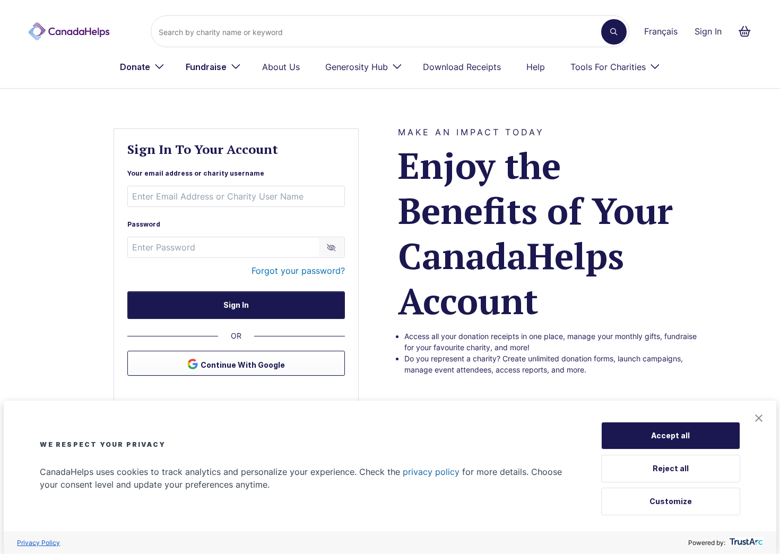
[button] (758, 419)
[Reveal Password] (331, 247)
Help (535, 67)
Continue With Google (243, 364)
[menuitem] (142, 66)
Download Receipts (462, 67)
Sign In (708, 31)
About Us (281, 67)
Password (143, 224)
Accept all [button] (670, 435)
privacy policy (431, 471)
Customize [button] (670, 501)
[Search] (614, 32)
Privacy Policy (38, 543)
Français (661, 31)
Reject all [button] (671, 468)
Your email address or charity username (195, 173)
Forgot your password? (298, 270)
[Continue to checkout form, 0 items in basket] (747, 31)
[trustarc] (745, 542)
